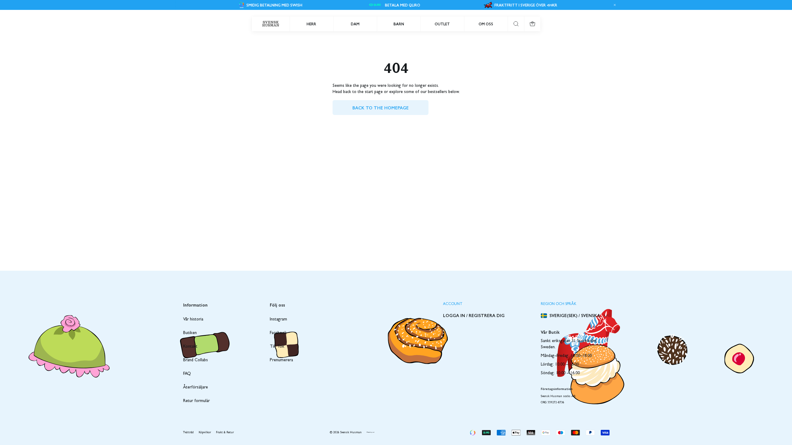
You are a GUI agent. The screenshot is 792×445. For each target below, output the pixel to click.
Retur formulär (196, 401)
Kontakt (190, 347)
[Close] (614, 5)
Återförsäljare (195, 387)
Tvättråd (188, 432)
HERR (311, 24)
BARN (399, 24)
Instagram (278, 319)
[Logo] (271, 23)
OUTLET (442, 24)
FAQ (187, 374)
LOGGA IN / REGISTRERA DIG (474, 315)
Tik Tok (277, 347)
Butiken (190, 333)
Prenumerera (281, 360)
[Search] (516, 23)
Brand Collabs (195, 360)
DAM (355, 24)
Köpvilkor (205, 432)
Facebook (278, 333)
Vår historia (193, 319)
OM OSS (486, 24)
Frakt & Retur (225, 432)
